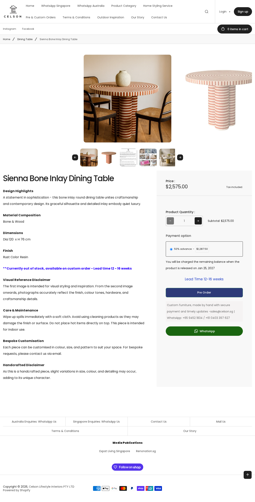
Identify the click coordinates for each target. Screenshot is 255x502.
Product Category (123, 6)
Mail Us (221, 422)
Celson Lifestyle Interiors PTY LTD (51, 486)
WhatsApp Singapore (55, 6)
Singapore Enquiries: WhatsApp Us (96, 422)
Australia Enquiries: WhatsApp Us (34, 422)
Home (30, 6)
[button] (89, 157)
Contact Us (159, 17)
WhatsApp (207, 331)
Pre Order (204, 292)
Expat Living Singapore (114, 451)
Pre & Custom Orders (41, 17)
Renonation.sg (146, 451)
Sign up (243, 12)
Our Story (137, 17)
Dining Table (24, 39)
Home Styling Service (158, 6)
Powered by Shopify (16, 490)
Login (223, 12)
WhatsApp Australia (90, 6)
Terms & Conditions (76, 17)
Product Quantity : (180, 212)
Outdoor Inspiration (110, 17)
